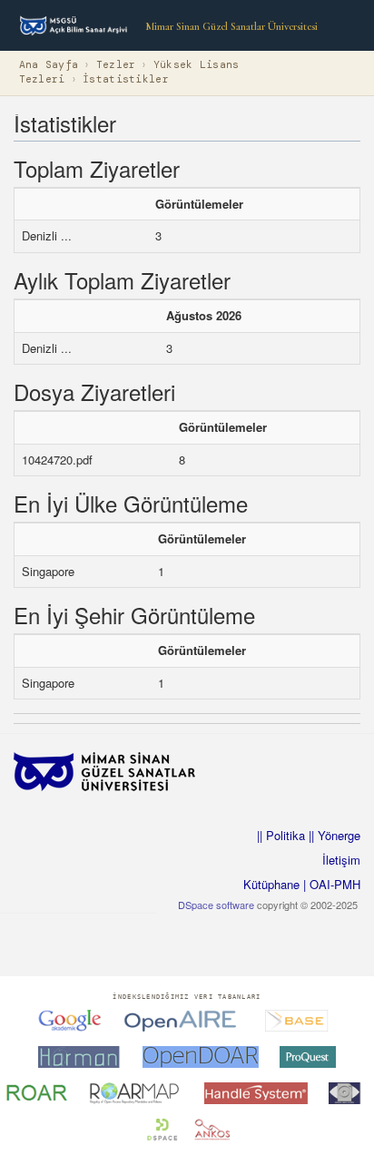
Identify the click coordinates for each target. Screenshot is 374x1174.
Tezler (116, 65)
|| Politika (281, 835)
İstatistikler (126, 79)
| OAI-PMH (330, 884)
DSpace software (216, 904)
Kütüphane (271, 884)
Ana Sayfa (49, 65)
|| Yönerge (332, 835)
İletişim (341, 859)
